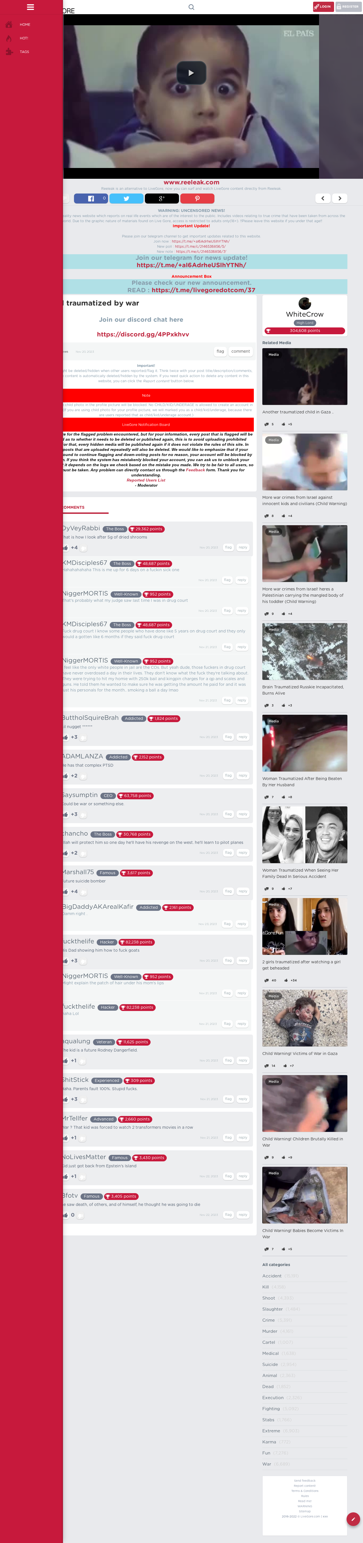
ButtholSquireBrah (90, 718)
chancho (74, 834)
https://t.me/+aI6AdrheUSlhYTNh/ (201, 241)
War (266, 1464)
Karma (269, 1442)
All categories (276, 1265)
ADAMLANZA (82, 756)
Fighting (271, 1409)
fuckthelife (77, 941)
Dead (268, 1387)
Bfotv (69, 1196)
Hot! (24, 38)
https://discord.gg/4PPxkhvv (143, 334)
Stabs (268, 1420)
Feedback (195, 470)
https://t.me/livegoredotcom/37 (204, 290)
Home (25, 24)
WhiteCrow (305, 314)
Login (325, 6)
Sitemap (305, 1511)
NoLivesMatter (83, 1157)
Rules (305, 1496)
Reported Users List (146, 480)
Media (274, 354)
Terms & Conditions (304, 1491)
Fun (266, 1453)
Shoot (268, 1298)
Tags (24, 52)
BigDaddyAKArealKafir (98, 907)
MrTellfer (74, 1118)
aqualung (75, 1041)
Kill (265, 1287)
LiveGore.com (310, 1516)
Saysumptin (79, 795)
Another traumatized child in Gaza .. (298, 412)
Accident (272, 1276)
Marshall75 (77, 872)
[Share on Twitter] (126, 198)
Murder (269, 1331)
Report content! (305, 1486)
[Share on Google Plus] (162, 198)
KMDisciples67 (84, 563)
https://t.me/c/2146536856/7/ (201, 251)
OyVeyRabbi (80, 528)
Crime (268, 1320)
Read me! (305, 1501)
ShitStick (75, 1080)
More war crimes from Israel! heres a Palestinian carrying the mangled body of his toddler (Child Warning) (302, 595)
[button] (191, 73)
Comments (73, 508)
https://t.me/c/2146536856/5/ (200, 246)
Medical (270, 1353)
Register (350, 6)
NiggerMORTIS (85, 593)
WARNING (304, 1506)
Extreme (271, 1431)
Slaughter (272, 1309)
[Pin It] (197, 198)
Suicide (270, 1365)
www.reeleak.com (192, 182)
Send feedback (305, 1480)
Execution (273, 1398)
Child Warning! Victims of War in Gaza (299, 1054)
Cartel (268, 1342)
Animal (269, 1376)
